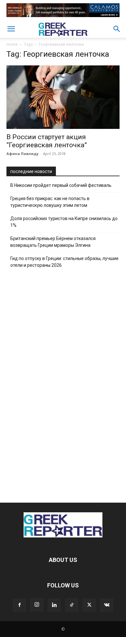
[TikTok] (71, 605)
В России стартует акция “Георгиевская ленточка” (46, 141)
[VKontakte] (106, 605)
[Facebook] (19, 605)
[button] (11, 29)
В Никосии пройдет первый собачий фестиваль (60, 185)
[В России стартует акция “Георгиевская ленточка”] (63, 97)
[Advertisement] (63, 383)
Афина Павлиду (22, 153)
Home (12, 44)
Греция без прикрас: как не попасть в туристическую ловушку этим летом (49, 202)
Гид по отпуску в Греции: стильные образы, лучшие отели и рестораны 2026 (64, 262)
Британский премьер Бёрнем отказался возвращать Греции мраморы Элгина (53, 242)
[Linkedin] (54, 605)
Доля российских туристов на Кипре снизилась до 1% (64, 222)
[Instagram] (36, 604)
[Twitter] (89, 605)
